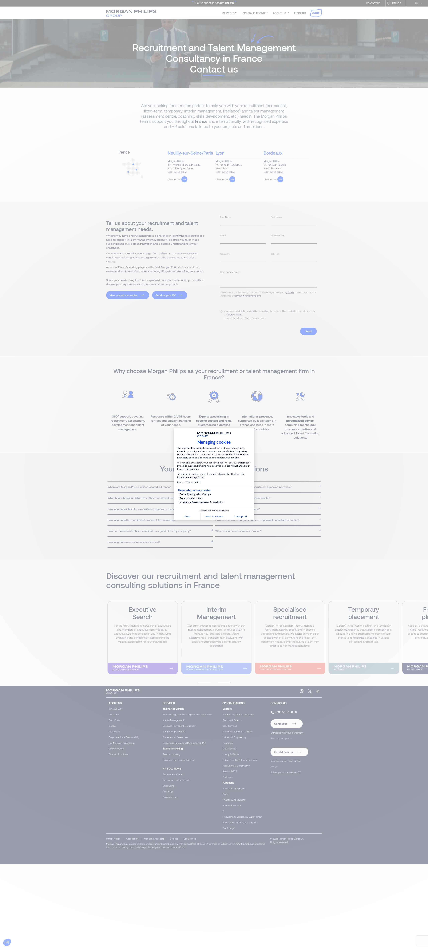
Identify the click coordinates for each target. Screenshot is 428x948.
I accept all (241, 516)
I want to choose (214, 516)
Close (187, 516)
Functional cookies (191, 498)
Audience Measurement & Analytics (202, 502)
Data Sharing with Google (195, 494)
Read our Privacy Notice (188, 482)
